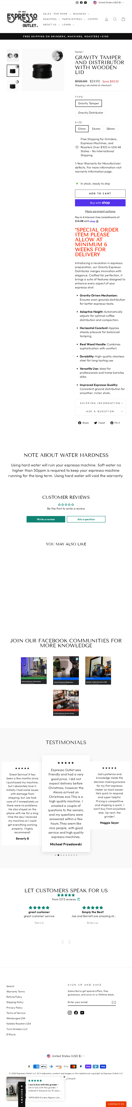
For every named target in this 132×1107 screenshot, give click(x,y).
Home (78, 51)
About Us (50, 24)
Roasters (50, 19)
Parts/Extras (72, 19)
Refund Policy (14, 996)
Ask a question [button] (86, 519)
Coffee (93, 19)
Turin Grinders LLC (17, 1029)
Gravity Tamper (88, 103)
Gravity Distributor (90, 112)
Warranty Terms (15, 991)
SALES (47, 13)
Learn (67, 24)
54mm (96, 129)
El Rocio (11, 1034)
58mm (111, 129)
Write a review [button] (46, 519)
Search (10, 986)
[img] (66, 895)
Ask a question (100, 411)
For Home (61, 13)
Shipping (80, 85)
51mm (82, 129)
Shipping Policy (15, 1002)
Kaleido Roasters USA (18, 1023)
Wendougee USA (16, 1018)
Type (79, 96)
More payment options (100, 211)
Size (78, 122)
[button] (63, 942)
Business (80, 13)
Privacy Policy (14, 1007)
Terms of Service (15, 1012)
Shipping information (100, 403)
